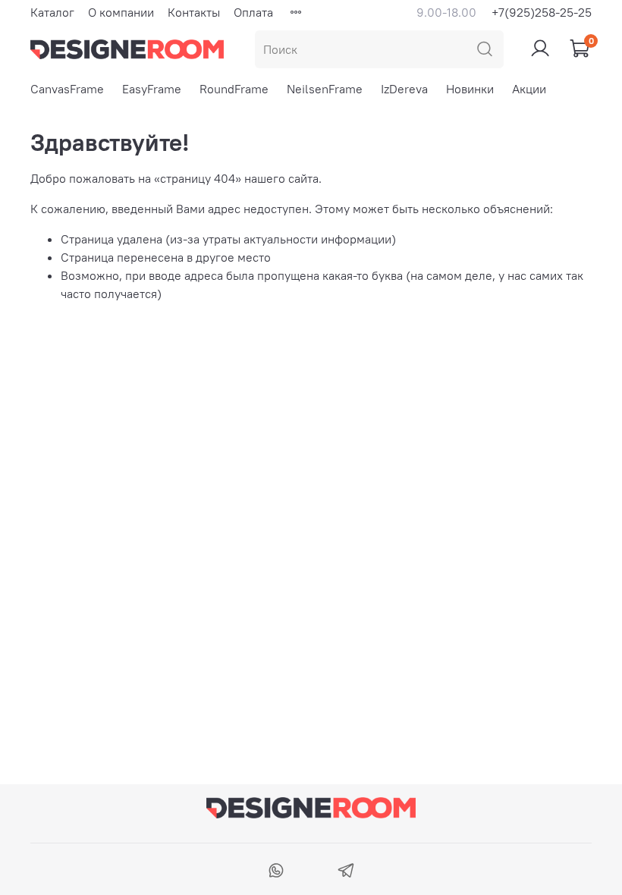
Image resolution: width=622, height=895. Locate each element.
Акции (529, 88)
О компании (121, 12)
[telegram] (345, 872)
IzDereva (404, 88)
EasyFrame (151, 88)
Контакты (194, 12)
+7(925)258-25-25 (542, 12)
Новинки (470, 88)
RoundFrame (234, 88)
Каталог (52, 12)
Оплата (253, 12)
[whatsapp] (276, 872)
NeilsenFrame (325, 88)
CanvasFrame (67, 88)
